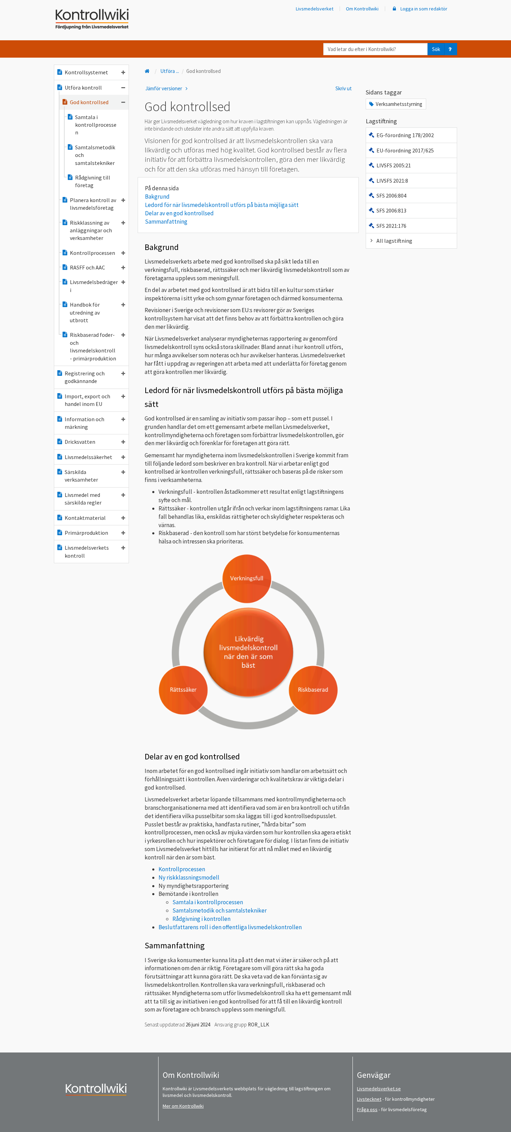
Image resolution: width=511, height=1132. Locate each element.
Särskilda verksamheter (81, 475)
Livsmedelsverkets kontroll (87, 551)
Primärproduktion (86, 532)
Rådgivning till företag (92, 181)
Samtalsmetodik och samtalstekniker (95, 155)
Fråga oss (367, 1109)
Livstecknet (369, 1099)
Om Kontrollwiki (362, 9)
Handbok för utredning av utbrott (85, 312)
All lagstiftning (394, 240)
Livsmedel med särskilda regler (83, 498)
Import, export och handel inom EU (87, 400)
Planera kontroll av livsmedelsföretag (93, 204)
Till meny (16, 11)
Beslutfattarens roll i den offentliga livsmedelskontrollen (230, 927)
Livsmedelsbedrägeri (94, 285)
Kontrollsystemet (86, 72)
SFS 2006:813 (391, 210)
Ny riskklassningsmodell (189, 877)
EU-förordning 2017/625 (405, 150)
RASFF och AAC (87, 267)
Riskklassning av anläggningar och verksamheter (91, 230)
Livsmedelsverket (314, 9)
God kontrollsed (89, 102)
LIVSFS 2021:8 (392, 180)
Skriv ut (343, 88)
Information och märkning (84, 423)
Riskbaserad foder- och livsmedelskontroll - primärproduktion (93, 346)
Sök (436, 49)
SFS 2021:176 (391, 225)
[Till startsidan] (148, 71)
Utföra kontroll (83, 87)
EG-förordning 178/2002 (405, 135)
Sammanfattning (166, 221)
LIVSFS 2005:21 (393, 165)
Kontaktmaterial (85, 517)
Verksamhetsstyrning (399, 104)
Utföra (169, 71)
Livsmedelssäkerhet (88, 456)
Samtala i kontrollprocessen (95, 125)
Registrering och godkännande (85, 377)
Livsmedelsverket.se (379, 1088)
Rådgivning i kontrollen (201, 919)
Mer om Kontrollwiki (183, 1106)
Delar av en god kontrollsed (179, 213)
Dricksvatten (80, 441)
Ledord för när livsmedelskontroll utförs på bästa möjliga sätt (222, 205)
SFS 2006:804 (391, 195)
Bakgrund (157, 196)
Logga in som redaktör (423, 9)
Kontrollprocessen (92, 252)
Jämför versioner (164, 88)
